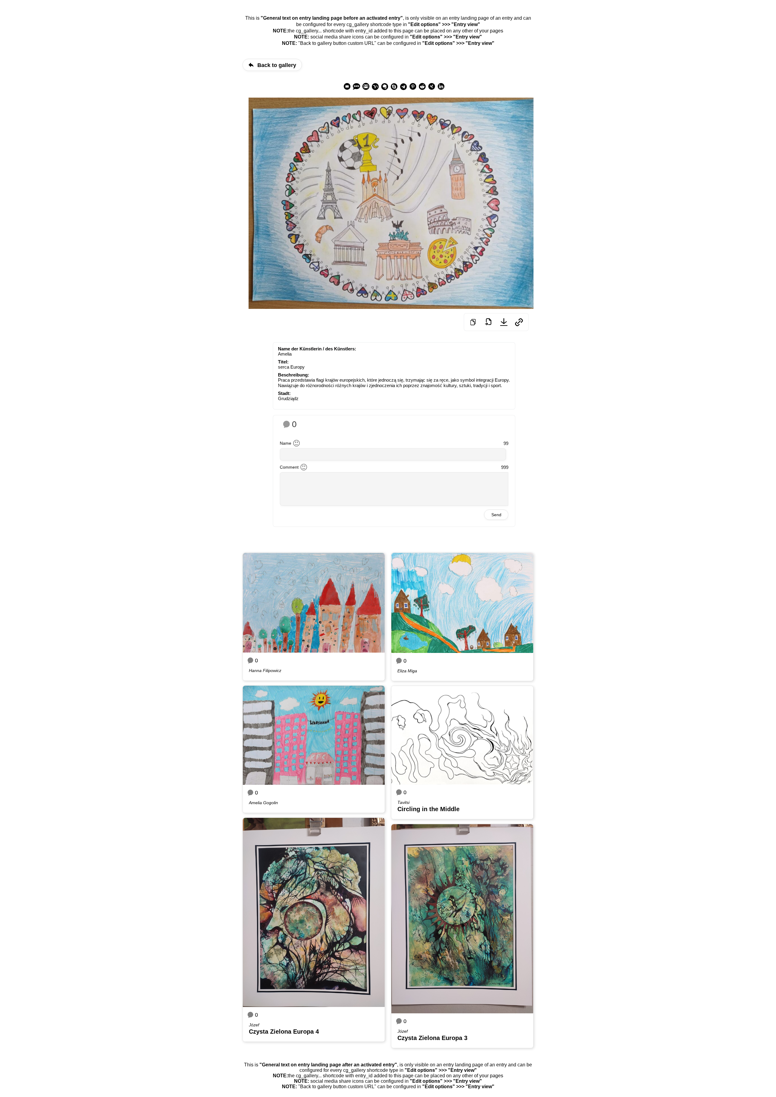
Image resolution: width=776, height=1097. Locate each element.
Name (285, 443)
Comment (289, 467)
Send (496, 514)
